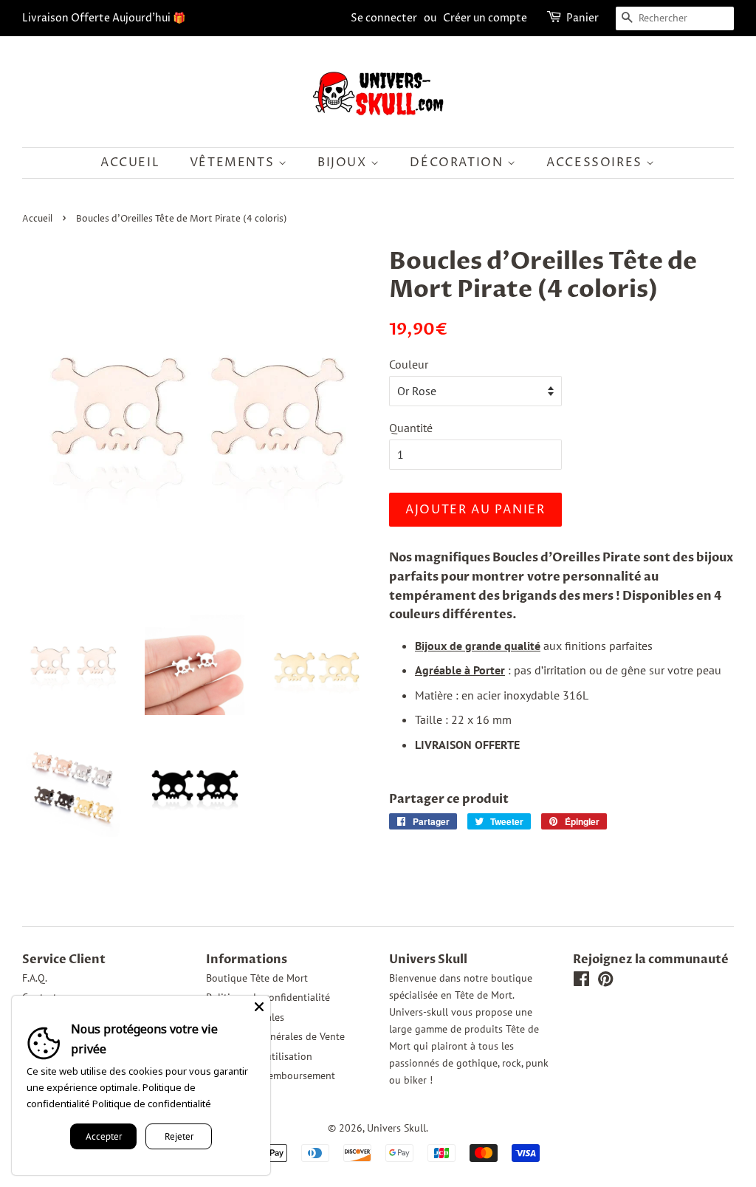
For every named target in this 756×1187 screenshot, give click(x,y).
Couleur (408, 364)
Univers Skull (396, 1128)
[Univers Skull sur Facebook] (581, 981)
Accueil (129, 162)
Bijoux (344, 162)
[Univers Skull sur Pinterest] (605, 981)
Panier (582, 18)
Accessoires (596, 162)
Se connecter (384, 18)
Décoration (458, 162)
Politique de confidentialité (151, 1103)
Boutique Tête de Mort (257, 978)
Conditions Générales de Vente (275, 1036)
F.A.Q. (34, 978)
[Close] (259, 1006)
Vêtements (234, 162)
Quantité (411, 427)
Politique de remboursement (270, 1075)
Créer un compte (485, 18)
